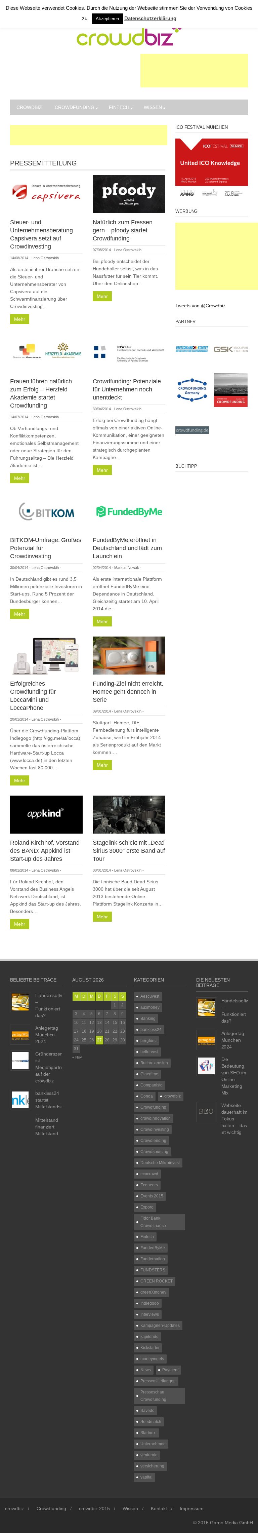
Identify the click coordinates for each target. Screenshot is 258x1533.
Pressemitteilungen (158, 1381)
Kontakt (159, 1508)
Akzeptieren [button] (107, 18)
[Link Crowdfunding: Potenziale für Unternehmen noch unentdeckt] (129, 352)
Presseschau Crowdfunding (153, 1396)
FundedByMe (152, 1247)
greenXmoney (153, 1292)
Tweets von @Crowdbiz (200, 305)
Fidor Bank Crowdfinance (153, 1222)
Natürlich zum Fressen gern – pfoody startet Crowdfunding (123, 230)
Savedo (147, 1410)
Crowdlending (153, 1140)
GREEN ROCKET (156, 1281)
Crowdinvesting (154, 1129)
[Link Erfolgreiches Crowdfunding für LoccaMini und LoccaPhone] (46, 655)
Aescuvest (149, 996)
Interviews (149, 1314)
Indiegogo (149, 1303)
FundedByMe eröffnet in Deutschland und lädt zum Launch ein (127, 548)
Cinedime (149, 1074)
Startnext (148, 1432)
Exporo (147, 1207)
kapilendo (149, 1336)
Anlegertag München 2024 (46, 1034)
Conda (146, 1096)
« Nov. (77, 1057)
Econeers (149, 1185)
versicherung (152, 1466)
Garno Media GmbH (231, 1522)
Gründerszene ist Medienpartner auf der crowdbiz (50, 1067)
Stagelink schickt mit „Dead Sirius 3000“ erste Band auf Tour (129, 850)
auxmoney (150, 1007)
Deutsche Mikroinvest (160, 1162)
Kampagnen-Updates (160, 1325)
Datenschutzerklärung (150, 18)
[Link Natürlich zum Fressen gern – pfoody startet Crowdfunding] (129, 193)
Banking (148, 1018)
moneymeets (152, 1358)
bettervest (149, 1051)
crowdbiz (29, 107)
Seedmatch (150, 1421)
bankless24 (151, 1029)
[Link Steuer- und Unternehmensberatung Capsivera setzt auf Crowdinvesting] (46, 193)
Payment (170, 1370)
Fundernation (152, 1259)
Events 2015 (151, 1196)
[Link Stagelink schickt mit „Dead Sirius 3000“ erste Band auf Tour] (129, 814)
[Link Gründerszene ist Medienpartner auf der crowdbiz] (20, 1060)
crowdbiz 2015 (94, 1508)
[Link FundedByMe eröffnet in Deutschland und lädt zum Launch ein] (129, 511)
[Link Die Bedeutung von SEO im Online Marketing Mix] (206, 1065)
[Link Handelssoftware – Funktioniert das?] (20, 1001)
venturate (149, 1455)
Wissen (153, 107)
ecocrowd (149, 1174)
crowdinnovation (155, 1118)
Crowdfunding (74, 107)
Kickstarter (150, 1347)
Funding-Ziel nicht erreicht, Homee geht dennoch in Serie (128, 691)
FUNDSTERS (152, 1270)
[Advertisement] (194, 70)
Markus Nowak (126, 568)
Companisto (151, 1085)
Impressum (192, 1508)
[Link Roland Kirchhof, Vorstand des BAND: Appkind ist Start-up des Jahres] (46, 814)
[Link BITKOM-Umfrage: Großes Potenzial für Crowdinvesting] (46, 511)
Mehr (19, 319)
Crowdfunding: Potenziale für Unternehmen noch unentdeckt (127, 389)
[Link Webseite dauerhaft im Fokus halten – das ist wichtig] (206, 1111)
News (145, 1370)
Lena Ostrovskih (45, 258)
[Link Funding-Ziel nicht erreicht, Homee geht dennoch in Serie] (129, 655)
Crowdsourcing (154, 1151)
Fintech (119, 107)
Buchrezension (154, 1063)
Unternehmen (153, 1444)
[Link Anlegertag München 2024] (20, 1034)
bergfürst (148, 1040)
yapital (146, 1477)
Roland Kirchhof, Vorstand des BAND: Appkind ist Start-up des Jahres (45, 850)
